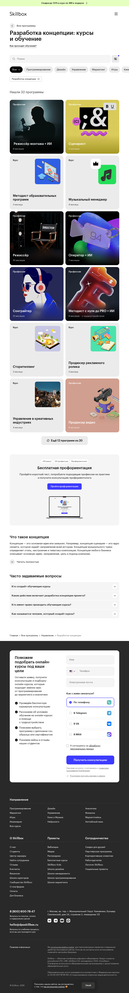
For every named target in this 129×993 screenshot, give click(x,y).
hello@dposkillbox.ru (24, 924)
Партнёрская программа (98, 852)
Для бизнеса (16, 896)
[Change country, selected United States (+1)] (72, 671)
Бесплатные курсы (57, 860)
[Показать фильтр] (115, 59)
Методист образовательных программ (34, 197)
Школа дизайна (56, 869)
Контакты (15, 869)
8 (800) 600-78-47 (22, 911)
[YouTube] (62, 920)
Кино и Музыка (55, 817)
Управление (54, 813)
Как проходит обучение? (23, 46)
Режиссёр (21, 255)
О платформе (17, 887)
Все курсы (15, 826)
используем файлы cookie (62, 947)
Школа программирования (62, 878)
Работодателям (93, 860)
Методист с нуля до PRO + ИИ (91, 311)
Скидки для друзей (95, 847)
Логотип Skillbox (94, 865)
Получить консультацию (90, 760)
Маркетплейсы (93, 817)
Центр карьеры (18, 856)
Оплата (14, 891)
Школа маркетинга (58, 882)
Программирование (20, 809)
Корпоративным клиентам (99, 856)
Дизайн (51, 809)
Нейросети (53, 822)
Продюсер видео (82, 422)
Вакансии (15, 874)
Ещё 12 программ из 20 (67, 440)
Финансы (90, 813)
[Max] (68, 920)
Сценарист (77, 143)
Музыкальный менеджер (88, 199)
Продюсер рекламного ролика (86, 364)
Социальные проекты (96, 869)
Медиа (51, 852)
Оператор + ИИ (80, 255)
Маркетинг (15, 813)
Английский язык (94, 822)
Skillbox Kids (54, 865)
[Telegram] (56, 920)
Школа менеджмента (59, 874)
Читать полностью (28, 562)
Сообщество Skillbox (21, 882)
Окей (88, 985)
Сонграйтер (22, 311)
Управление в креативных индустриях (33, 420)
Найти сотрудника (19, 860)
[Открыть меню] (116, 14)
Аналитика (90, 809)
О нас (13, 847)
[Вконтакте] (49, 920)
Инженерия (16, 822)
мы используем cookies (54, 987)
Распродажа (54, 856)
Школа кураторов (19, 878)
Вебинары (53, 847)
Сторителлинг (24, 366)
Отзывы (14, 865)
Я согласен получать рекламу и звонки (87, 776)
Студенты (15, 852)
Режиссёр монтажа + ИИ (32, 143)
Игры (12, 817)
